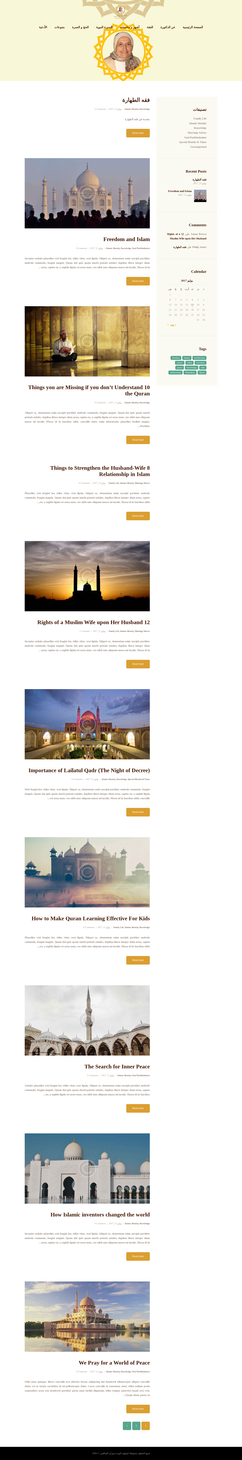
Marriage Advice (142, 483)
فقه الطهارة (136, 100)
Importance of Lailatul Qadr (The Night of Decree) (89, 770)
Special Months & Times (139, 779)
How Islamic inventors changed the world (100, 1215)
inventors (200, 362)
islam (189, 362)
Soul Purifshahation (141, 248)
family (187, 358)
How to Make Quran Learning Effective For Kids (91, 918)
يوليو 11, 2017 (115, 109)
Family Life (114, 483)
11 (192, 304)
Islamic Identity (132, 109)
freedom (176, 358)
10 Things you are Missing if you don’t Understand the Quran (89, 390)
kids (203, 367)
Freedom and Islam (126, 239)
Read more (138, 132)
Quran (202, 372)
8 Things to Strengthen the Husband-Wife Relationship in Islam (100, 471)
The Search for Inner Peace (117, 1066)
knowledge (192, 367)
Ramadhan (190, 372)
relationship (175, 372)
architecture (199, 358)
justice (180, 362)
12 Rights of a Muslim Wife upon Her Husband (93, 622)
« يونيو (172, 324)
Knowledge (145, 109)
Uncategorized (198, 146)
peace (179, 367)
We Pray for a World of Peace (114, 1363)
